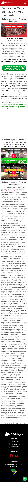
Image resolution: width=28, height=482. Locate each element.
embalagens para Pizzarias (12, 191)
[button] (25, 3)
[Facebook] (11, 455)
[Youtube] (16, 455)
